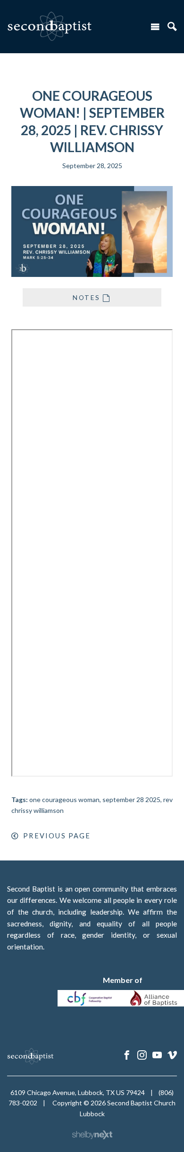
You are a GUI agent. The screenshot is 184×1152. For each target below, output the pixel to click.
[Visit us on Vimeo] (172, 1055)
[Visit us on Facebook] (127, 1055)
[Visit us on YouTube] (157, 1055)
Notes (86, 297)
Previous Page (57, 836)
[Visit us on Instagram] (142, 1055)
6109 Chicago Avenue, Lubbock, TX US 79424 (77, 1092)
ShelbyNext (92, 1135)
